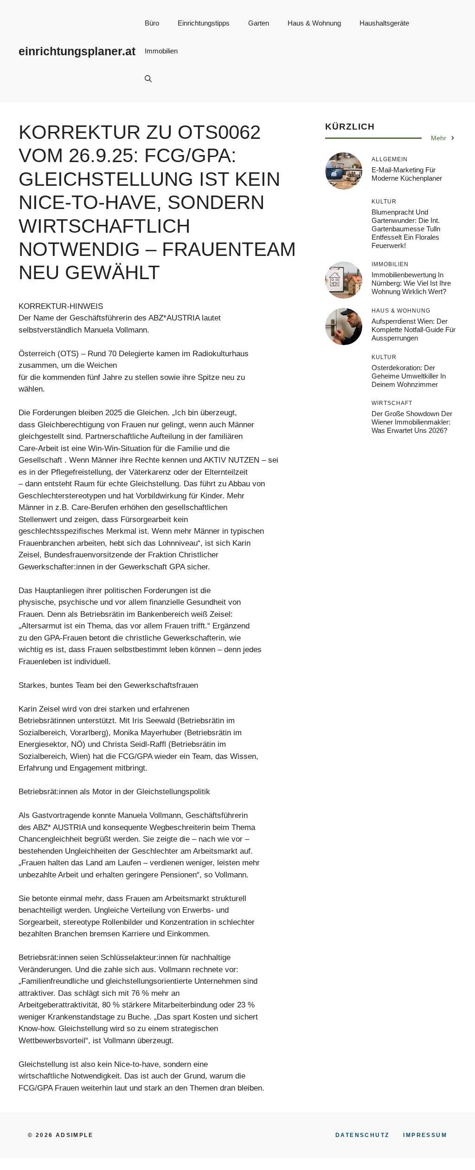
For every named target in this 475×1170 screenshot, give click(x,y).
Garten (258, 23)
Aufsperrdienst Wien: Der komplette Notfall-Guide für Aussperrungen (414, 329)
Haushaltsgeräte (384, 23)
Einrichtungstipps (204, 23)
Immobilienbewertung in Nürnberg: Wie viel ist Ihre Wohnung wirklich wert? (411, 283)
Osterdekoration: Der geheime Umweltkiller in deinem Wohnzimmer (409, 376)
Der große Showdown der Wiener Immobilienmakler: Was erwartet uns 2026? (412, 422)
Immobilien (161, 51)
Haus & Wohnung (314, 23)
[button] (148, 79)
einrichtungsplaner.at (77, 51)
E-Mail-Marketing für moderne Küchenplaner (407, 174)
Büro (152, 23)
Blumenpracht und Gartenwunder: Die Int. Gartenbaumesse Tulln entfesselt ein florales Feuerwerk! (406, 228)
